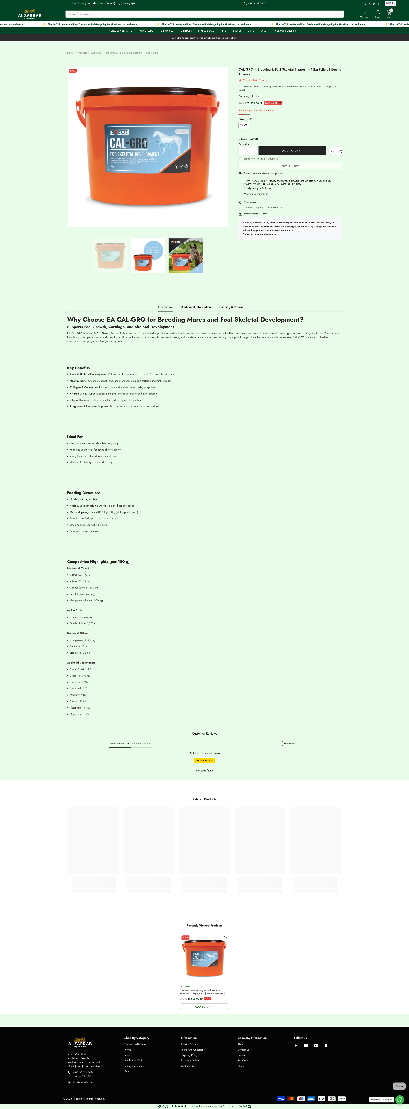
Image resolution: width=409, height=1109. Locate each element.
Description (165, 307)
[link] (94, 884)
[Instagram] (306, 1045)
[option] (148, 147)
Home (70, 53)
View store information (256, 194)
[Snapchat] (326, 1045)
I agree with (249, 158)
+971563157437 (257, 3)
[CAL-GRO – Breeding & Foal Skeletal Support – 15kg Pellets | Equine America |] (204, 958)
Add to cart (292, 150)
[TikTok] (316, 1045)
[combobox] (205, 14)
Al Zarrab (185, 986)
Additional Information (196, 307)
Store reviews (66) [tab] (141, 743)
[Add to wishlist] (332, 151)
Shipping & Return (231, 307)
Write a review (204, 760)
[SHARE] (339, 151)
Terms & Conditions (267, 158)
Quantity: (244, 144)
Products (82, 53)
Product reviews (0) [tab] (120, 743)
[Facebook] (296, 1045)
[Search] (205, 14)
